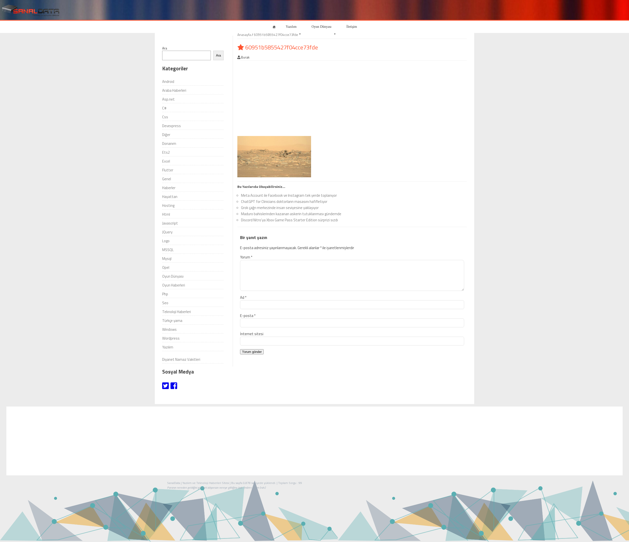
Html (166, 214)
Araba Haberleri (174, 90)
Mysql (167, 258)
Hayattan (169, 196)
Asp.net (168, 99)
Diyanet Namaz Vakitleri (181, 359)
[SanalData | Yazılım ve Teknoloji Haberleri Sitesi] (30, 10)
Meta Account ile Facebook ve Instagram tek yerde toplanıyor (289, 195)
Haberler (168, 188)
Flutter (167, 170)
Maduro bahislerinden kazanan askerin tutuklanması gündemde (291, 214)
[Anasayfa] (274, 27)
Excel (166, 161)
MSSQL (168, 250)
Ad (243, 297)
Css (165, 117)
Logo (166, 241)
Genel (166, 179)
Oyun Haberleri (173, 285)
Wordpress (171, 338)
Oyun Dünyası (321, 27)
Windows (169, 329)
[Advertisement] (336, 97)
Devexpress (171, 126)
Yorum (246, 257)
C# (164, 108)
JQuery (167, 232)
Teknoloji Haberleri (176, 312)
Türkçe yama (172, 320)
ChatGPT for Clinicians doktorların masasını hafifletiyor (284, 201)
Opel (165, 267)
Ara (164, 48)
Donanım (169, 143)
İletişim (351, 27)
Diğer (166, 134)
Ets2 (166, 152)
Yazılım (291, 27)
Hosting (168, 205)
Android (168, 81)
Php (165, 294)
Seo (165, 303)
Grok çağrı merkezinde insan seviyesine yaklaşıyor (280, 208)
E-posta (248, 315)
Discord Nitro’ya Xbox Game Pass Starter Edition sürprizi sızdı (289, 220)
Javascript (170, 223)
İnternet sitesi (251, 334)
